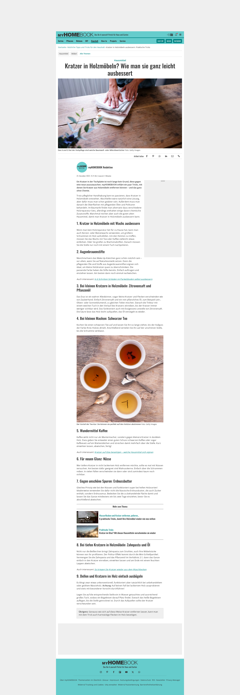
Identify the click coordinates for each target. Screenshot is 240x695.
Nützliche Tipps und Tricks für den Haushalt (86, 47)
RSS (153, 680)
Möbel (74, 53)
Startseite (62, 47)
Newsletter (160, 680)
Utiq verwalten (111, 684)
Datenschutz (145, 680)
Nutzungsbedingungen (130, 680)
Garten (60, 40)
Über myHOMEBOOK (68, 680)
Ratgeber (177, 41)
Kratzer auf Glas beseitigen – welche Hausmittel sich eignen (123, 452)
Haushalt (94, 40)
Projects (113, 40)
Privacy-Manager (173, 680)
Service (123, 40)
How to (104, 40)
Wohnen (79, 40)
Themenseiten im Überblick (89, 680)
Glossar (105, 680)
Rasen (169, 41)
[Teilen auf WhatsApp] (159, 156)
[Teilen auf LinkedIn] (166, 156)
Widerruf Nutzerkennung (128, 684)
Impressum (114, 680)
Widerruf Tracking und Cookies (91, 684)
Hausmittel (63, 53)
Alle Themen (85, 53)
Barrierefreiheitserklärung (151, 684)
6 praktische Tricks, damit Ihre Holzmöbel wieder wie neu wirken (127, 518)
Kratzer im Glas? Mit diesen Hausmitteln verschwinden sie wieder (127, 533)
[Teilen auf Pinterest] (153, 156)
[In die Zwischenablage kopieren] (179, 156)
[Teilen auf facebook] (147, 156)
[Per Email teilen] (172, 156)
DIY (86, 40)
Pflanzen (69, 40)
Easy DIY (161, 41)
